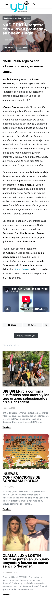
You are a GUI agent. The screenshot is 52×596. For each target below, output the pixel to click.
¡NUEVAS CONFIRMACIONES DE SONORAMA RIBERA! (21, 477)
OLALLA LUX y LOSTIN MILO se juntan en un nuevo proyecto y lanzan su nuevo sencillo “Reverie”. (26, 560)
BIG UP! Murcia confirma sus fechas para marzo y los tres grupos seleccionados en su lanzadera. (26, 396)
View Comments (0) (26, 336)
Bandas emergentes (12, 18)
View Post (7, 427)
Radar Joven (22, 269)
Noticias (26, 18)
